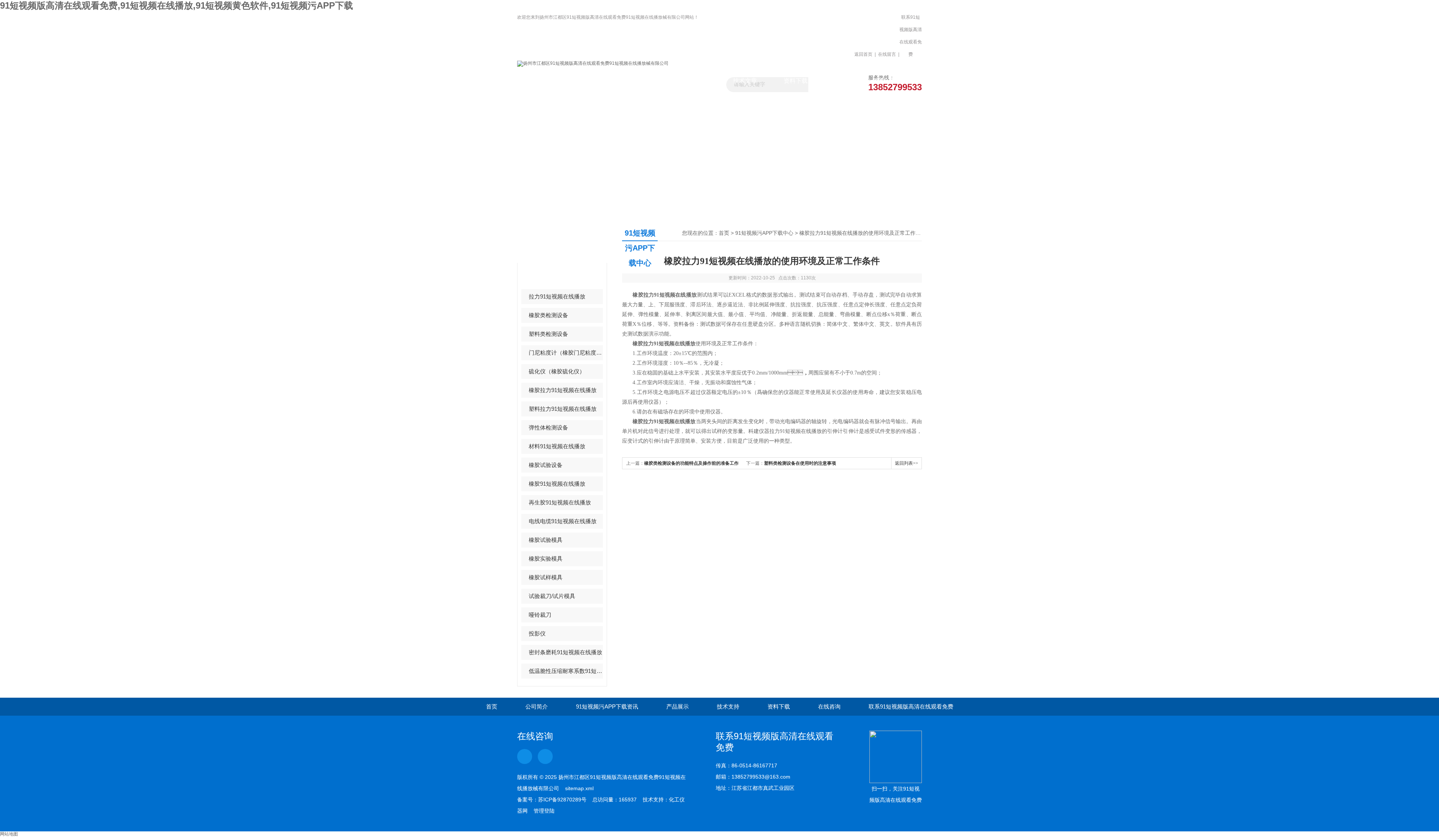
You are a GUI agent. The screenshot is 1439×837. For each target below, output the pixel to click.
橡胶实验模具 (545, 558)
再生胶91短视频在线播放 (560, 502)
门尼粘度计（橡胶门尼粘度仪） (566, 352)
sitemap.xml (579, 788)
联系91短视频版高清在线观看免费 (910, 36)
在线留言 (887, 54)
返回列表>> (906, 463)
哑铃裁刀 (540, 615)
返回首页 (863, 54)
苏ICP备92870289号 (562, 800)
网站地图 (9, 834)
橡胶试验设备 (545, 465)
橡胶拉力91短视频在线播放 (563, 390)
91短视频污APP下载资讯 (643, 84)
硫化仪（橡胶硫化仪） (557, 371)
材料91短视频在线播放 (557, 446)
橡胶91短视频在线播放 (557, 483)
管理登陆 (544, 811)
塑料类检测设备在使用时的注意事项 (800, 463)
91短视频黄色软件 (551, 278)
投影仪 (537, 633)
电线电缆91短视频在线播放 (563, 521)
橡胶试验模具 (545, 540)
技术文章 (745, 81)
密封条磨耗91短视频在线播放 (565, 652)
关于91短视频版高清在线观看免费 (593, 84)
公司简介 (536, 706)
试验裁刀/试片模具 (552, 596)
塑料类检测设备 (548, 334)
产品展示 (694, 81)
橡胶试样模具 (545, 577)
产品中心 (546, 240)
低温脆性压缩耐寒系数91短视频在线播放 (566, 671)
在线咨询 (829, 706)
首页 (724, 233)
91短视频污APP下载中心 (764, 233)
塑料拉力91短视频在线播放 (563, 409)
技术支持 (728, 706)
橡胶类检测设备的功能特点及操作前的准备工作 (691, 463)
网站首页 (543, 81)
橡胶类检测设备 (548, 315)
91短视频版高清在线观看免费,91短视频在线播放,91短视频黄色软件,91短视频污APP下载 (176, 5)
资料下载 (796, 81)
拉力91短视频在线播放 (557, 296)
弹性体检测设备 (548, 427)
